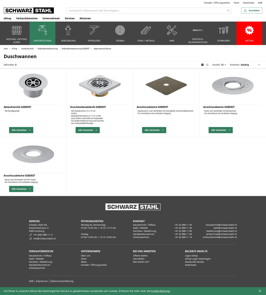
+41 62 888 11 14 (183, 237)
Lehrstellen (139, 258)
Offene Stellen (140, 255)
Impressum (42, 281)
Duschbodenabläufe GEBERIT (88, 107)
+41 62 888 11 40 (183, 234)
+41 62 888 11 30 (183, 227)
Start (6, 48)
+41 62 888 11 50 (183, 224)
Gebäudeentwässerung (48, 48)
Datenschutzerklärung (61, 281)
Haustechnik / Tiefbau (40, 255)
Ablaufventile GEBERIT (17, 107)
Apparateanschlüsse (102, 48)
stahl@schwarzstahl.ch (225, 227)
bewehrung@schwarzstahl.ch (221, 230)
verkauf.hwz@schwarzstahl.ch (221, 234)
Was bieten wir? (141, 261)
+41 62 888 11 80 (183, 230)
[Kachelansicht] (202, 64)
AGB (260, 2)
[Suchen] (228, 10)
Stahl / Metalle (36, 258)
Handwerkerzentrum (39, 264)
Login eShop (191, 255)
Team (236, 2)
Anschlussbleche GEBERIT (152, 107)
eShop (7, 18)
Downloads (248, 2)
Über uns (86, 255)
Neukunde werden (194, 261)
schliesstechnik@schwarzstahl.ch (220, 237)
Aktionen (85, 18)
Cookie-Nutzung (160, 291)
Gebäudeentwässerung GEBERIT (76, 48)
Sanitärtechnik (27, 48)
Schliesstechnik (37, 267)
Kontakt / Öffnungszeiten (217, 2)
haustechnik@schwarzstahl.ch (221, 224)
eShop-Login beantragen (198, 258)
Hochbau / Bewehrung (40, 261)
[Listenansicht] (207, 64)
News (84, 261)
